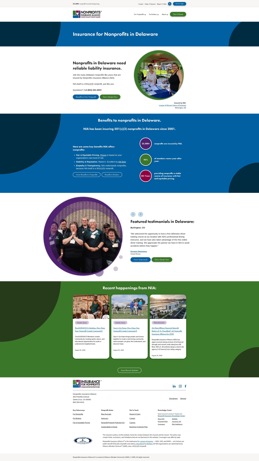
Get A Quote (178, 14)
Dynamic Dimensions (139, 251)
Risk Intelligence (177, 424)
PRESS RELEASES (159, 323)
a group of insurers (146, 441)
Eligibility (174, 419)
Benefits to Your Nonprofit (86, 97)
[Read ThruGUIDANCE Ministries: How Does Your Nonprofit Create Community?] (91, 307)
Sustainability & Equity (109, 427)
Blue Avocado (106, 414)
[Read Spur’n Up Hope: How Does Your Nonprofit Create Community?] (129, 307)
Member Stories (82, 323)
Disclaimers (173, 398)
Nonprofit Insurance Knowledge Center (171, 416)
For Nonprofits (78, 414)
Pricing (103, 155)
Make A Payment (150, 4)
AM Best (122, 162)
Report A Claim (161, 4)
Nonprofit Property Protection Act (113, 423)
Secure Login (180, 4)
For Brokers (77, 418)
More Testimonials (141, 259)
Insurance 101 (176, 421)
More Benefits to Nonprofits (86, 174)
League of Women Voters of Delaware (172, 105)
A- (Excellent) (139, 444)
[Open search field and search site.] (169, 4)
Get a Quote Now (110, 97)
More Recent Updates (129, 370)
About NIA (161, 419)
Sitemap (183, 398)
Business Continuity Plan (139, 427)
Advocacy (104, 418)
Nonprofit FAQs (163, 421)
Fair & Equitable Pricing (81, 423)
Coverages (161, 424)
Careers (132, 423)
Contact (140, 4)
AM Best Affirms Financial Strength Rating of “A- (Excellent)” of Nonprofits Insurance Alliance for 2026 (167, 331)
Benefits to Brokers (112, 174)
